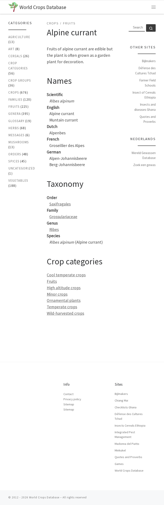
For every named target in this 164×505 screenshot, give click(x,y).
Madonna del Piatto (127, 444)
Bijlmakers (149, 61)
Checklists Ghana (125, 407)
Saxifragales (60, 204)
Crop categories (18, 65)
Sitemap (68, 404)
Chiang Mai (121, 400)
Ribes (54, 229)
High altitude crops (64, 287)
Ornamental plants (64, 300)
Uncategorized (21, 168)
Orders (14, 154)
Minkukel (120, 450)
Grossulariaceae (63, 216)
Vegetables (18, 180)
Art (11, 49)
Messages (16, 135)
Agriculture (19, 37)
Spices (13, 161)
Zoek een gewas (144, 165)
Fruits (52, 281)
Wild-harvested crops (65, 313)
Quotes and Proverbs (128, 457)
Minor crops (57, 294)
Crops (13, 92)
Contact (68, 394)
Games (119, 464)
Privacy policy (72, 399)
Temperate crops (62, 306)
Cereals (15, 56)
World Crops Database (129, 470)
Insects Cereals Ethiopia (130, 425)
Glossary (16, 121)
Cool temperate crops (66, 274)
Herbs (13, 128)
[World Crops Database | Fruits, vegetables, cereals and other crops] (13, 6)
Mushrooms (18, 142)
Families (15, 99)
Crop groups (19, 80)
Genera (14, 114)
